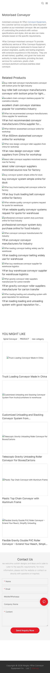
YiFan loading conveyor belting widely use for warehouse (23, 257)
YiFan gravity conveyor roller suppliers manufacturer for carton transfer (23, 287)
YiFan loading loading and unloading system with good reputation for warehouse (22, 303)
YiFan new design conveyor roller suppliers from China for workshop (21, 153)
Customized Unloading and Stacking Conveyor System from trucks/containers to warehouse (22, 416)
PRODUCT (24, 339)
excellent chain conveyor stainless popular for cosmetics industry (21, 107)
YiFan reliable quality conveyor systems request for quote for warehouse (24, 211)
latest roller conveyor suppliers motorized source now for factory (21, 168)
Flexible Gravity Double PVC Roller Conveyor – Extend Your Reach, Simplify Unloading (25, 542)
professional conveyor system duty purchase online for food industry (22, 226)
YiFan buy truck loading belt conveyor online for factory (23, 196)
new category (38, 339)
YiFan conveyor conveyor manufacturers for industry (17, 242)
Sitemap (35, 668)
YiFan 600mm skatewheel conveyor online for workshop (22, 137)
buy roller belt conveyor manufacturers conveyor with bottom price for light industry (24, 92)
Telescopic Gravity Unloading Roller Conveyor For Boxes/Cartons (22, 458)
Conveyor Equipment (37, 22)
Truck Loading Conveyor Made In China (24, 376)
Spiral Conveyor (10, 339)
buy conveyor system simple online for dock (24, 181)
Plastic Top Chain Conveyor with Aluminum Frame (20, 500)
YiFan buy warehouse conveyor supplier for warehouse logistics (24, 272)
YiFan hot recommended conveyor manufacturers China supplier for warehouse (21, 122)
